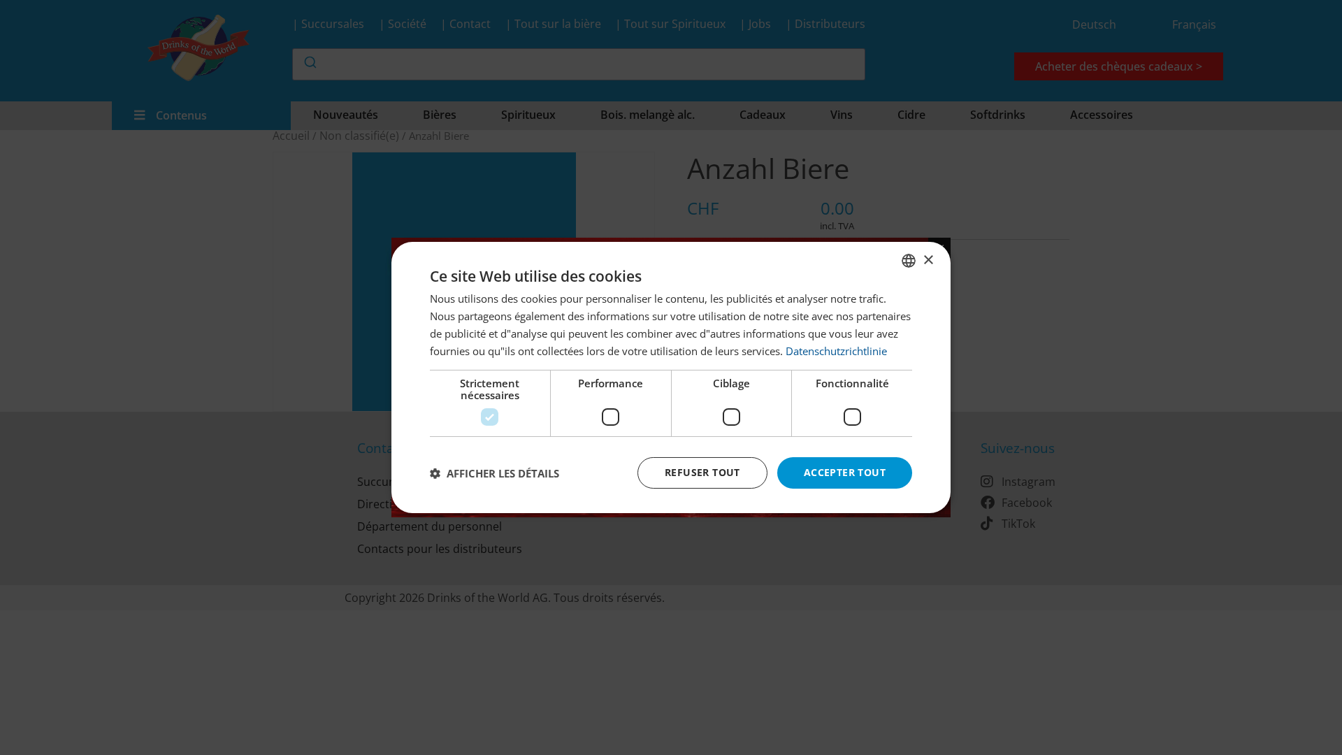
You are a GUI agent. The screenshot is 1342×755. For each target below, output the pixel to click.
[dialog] (671, 377)
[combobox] (909, 261)
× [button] (928, 259)
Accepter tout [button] (845, 472)
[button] (494, 473)
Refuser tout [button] (702, 472)
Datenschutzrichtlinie (836, 351)
